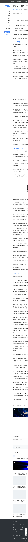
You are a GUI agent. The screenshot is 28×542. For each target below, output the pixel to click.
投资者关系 (15, 531)
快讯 (9, 13)
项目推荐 (14, 527)
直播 (9, 18)
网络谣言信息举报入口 (17, 535)
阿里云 (24, 538)
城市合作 (14, 524)
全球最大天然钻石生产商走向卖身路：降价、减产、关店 (19, 501)
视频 (9, 20)
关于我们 (22, 527)
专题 (9, 23)
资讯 (9, 16)
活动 (9, 25)
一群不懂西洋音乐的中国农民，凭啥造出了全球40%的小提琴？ (19, 487)
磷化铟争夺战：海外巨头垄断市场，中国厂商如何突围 (19, 515)
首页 (9, 11)
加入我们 (22, 531)
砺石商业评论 (15, 9)
